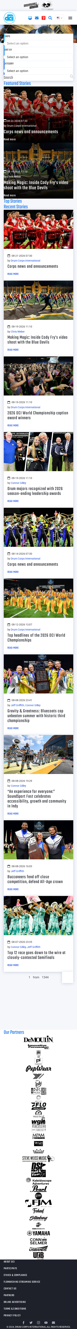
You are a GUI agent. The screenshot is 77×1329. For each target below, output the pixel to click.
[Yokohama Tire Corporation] (38, 1076)
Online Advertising (15, 1302)
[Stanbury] (38, 1218)
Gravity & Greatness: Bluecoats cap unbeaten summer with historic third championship (36, 716)
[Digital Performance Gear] (38, 1143)
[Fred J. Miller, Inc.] (38, 1203)
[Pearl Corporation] (38, 1188)
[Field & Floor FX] (38, 1173)
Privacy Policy (12, 1315)
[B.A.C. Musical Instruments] (38, 1091)
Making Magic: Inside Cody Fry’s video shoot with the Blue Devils (36, 185)
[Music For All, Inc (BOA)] (38, 1114)
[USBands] (38, 1248)
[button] (70, 18)
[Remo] (38, 1151)
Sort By (8, 50)
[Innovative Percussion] (38, 1046)
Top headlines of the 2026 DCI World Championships (36, 638)
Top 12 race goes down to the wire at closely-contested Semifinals (36, 955)
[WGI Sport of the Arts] (38, 1121)
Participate (10, 1268)
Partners (9, 1295)
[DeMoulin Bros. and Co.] (38, 1039)
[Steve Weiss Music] (38, 1158)
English (59, 18)
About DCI (9, 1262)
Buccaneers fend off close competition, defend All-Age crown (35, 879)
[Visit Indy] (38, 1084)
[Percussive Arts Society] (38, 1128)
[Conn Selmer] (38, 1241)
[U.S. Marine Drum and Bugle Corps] (38, 1226)
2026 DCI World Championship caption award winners (37, 415)
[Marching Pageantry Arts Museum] (38, 1136)
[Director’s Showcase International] (38, 1166)
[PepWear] (38, 1069)
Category (9, 64)
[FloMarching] (38, 1106)
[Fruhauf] (38, 1211)
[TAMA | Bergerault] (38, 1196)
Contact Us (10, 1289)
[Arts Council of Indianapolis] (38, 1099)
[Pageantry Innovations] (38, 1061)
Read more (10, 139)
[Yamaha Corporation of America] (38, 1233)
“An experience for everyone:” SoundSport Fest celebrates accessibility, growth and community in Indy (36, 799)
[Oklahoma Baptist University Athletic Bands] (38, 1054)
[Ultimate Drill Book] (38, 1256)
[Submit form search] (71, 77)
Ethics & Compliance (15, 1275)
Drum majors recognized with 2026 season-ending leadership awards (35, 491)
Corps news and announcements (31, 132)
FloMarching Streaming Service (22, 1282)
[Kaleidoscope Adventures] (38, 1181)
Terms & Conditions (15, 1309)
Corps (7, 36)
